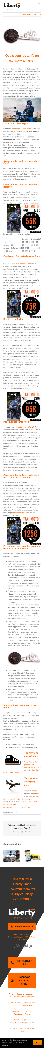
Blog (30, 1011)
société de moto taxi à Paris (20, 264)
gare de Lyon (29, 765)
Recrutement (18, 1014)
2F (16, 799)
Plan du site (30, 1022)
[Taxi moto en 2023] (32, 851)
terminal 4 (7, 804)
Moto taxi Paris (24, 1002)
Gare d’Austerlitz (30, 762)
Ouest (35, 802)
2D (11, 799)
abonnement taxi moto (20, 513)
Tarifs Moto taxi (25, 1005)
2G (19, 799)
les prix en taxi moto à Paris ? (23, 427)
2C (7, 799)
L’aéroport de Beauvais (22, 807)
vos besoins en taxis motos (21, 129)
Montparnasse (29, 767)
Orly (5, 802)
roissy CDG (28, 791)
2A (37, 796)
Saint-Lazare (14, 773)
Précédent (27, 14)
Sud (14, 804)
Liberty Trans (17, 1028)
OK (37, 1043)
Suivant (36, 14)
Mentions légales (17, 1020)
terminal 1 (37, 794)
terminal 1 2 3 (26, 802)
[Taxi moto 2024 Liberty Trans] (11, 851)
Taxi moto (13, 1002)
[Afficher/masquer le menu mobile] (39, 3)
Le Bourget (7, 807)
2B (4, 799)
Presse (27, 1014)
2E (14, 799)
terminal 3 (28, 799)
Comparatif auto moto (19, 1011)
